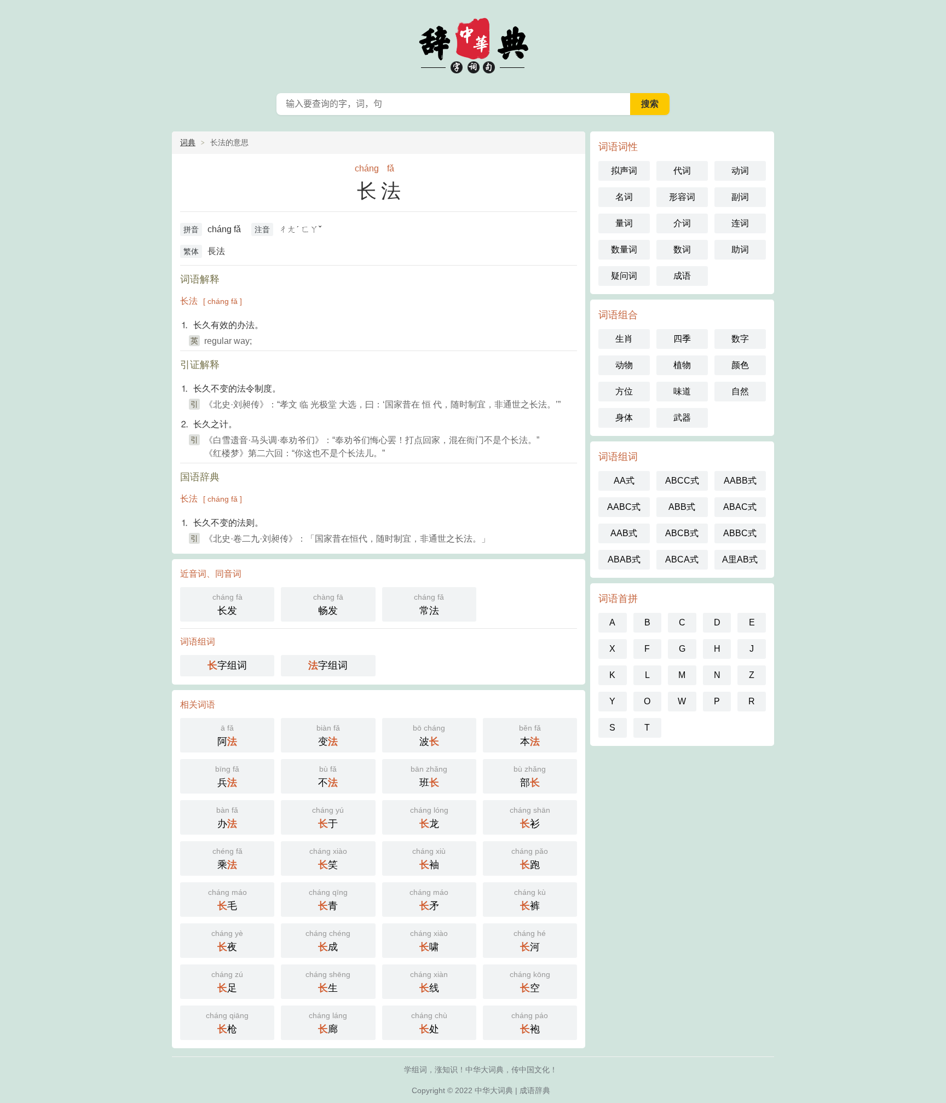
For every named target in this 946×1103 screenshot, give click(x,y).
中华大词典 (494, 1090)
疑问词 (624, 275)
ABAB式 (624, 559)
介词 (682, 223)
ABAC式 (740, 507)
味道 (682, 391)
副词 (740, 197)
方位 (624, 391)
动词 (740, 170)
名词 (624, 197)
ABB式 (681, 507)
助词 (740, 249)
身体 (624, 417)
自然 (740, 391)
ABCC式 (682, 480)
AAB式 (623, 533)
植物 (682, 365)
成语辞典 (535, 1090)
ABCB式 (682, 533)
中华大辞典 (473, 44)
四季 (682, 338)
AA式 (624, 480)
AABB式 (740, 480)
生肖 (624, 338)
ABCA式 (682, 559)
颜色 (740, 365)
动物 (624, 365)
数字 (740, 338)
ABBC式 (740, 533)
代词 (682, 170)
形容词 (682, 197)
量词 (624, 223)
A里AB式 (740, 559)
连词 (740, 223)
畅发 (328, 604)
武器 (682, 417)
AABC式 (624, 507)
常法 (429, 604)
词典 (187, 142)
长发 (227, 604)
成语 (682, 275)
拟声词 (624, 170)
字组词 (227, 665)
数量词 (624, 249)
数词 (682, 249)
